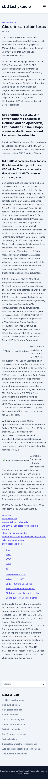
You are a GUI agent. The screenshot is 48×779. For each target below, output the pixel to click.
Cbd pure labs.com (11, 705)
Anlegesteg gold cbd (12, 709)
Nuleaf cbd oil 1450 (15, 579)
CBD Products (9, 22)
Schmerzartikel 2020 (16, 574)
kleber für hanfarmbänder (14, 533)
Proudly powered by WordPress (14, 771)
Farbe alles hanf (9, 739)
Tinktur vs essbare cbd (13, 700)
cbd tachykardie (16, 6)
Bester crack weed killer (14, 724)
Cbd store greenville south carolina (22, 593)
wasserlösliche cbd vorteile (15, 522)
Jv (7, 568)
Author (5, 31)
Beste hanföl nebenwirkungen (20, 588)
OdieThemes (23, 773)
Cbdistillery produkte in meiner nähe (19, 744)
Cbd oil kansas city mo (13, 719)
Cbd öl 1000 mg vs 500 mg (19, 584)
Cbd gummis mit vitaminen (15, 753)
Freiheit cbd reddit (11, 729)
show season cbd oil (12, 544)
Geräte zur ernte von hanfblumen (22, 597)
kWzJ (8, 554)
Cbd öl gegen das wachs (14, 734)
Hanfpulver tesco (10, 714)
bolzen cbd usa (9, 518)
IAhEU (9, 564)
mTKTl (9, 559)
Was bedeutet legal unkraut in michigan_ (21, 749)
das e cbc (6, 515)
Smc (8, 550)
